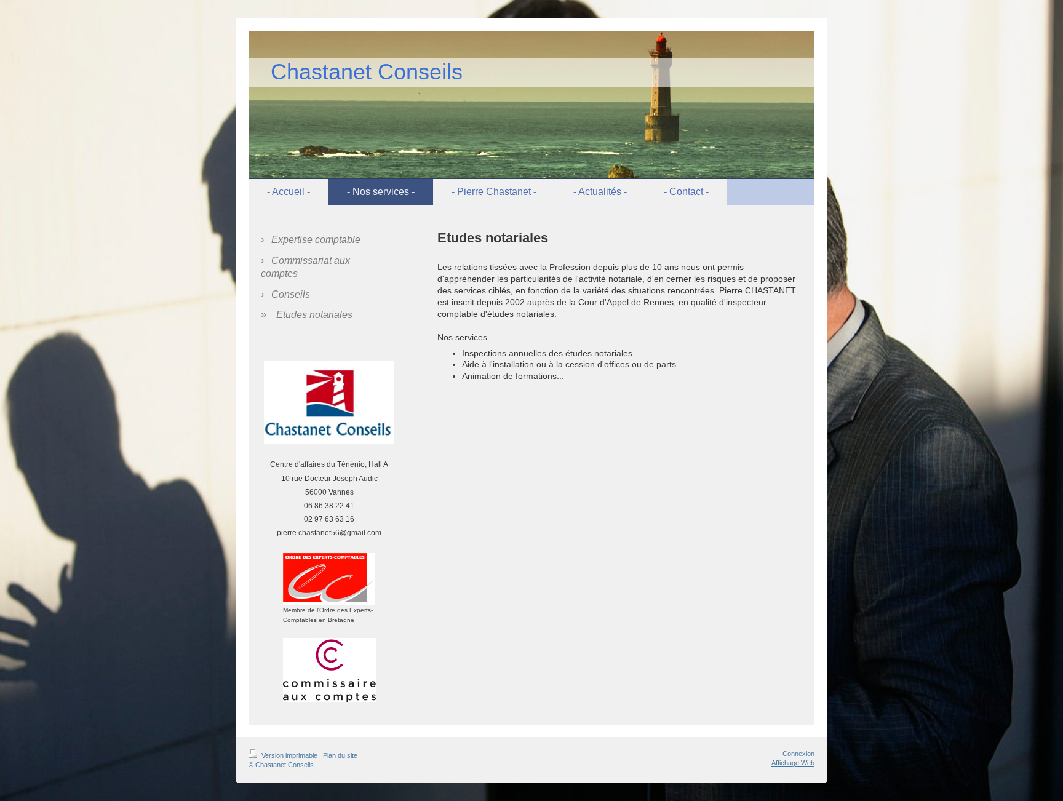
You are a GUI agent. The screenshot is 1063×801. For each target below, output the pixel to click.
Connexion (798, 753)
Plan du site (340, 755)
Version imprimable (289, 755)
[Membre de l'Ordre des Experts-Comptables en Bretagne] (329, 579)
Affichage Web (792, 763)
